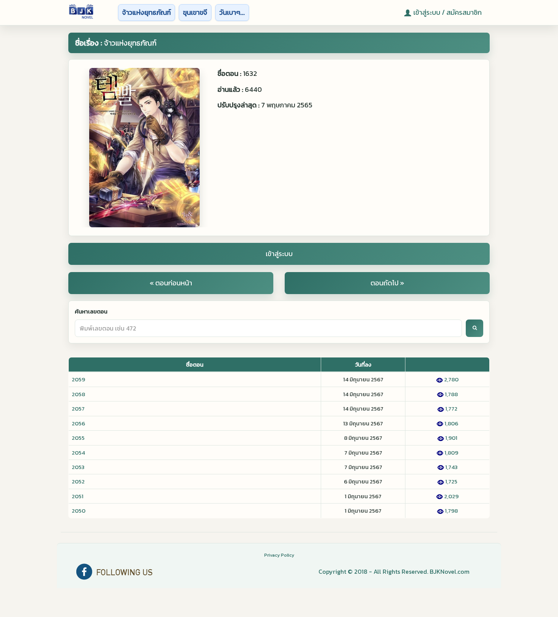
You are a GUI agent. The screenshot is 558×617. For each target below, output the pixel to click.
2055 (78, 437)
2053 (78, 467)
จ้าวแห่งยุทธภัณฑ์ (146, 12)
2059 (78, 379)
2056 (78, 423)
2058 (78, 394)
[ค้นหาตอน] (474, 328)
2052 (78, 481)
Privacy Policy (279, 555)
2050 (78, 510)
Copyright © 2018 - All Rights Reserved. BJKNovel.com (394, 571)
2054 (78, 452)
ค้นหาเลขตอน (91, 311)
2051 (78, 496)
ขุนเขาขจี (195, 12)
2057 (78, 408)
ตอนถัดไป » (387, 283)
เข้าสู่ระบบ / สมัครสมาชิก (447, 12)
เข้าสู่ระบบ (279, 254)
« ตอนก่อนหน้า (171, 283)
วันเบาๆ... (232, 12)
